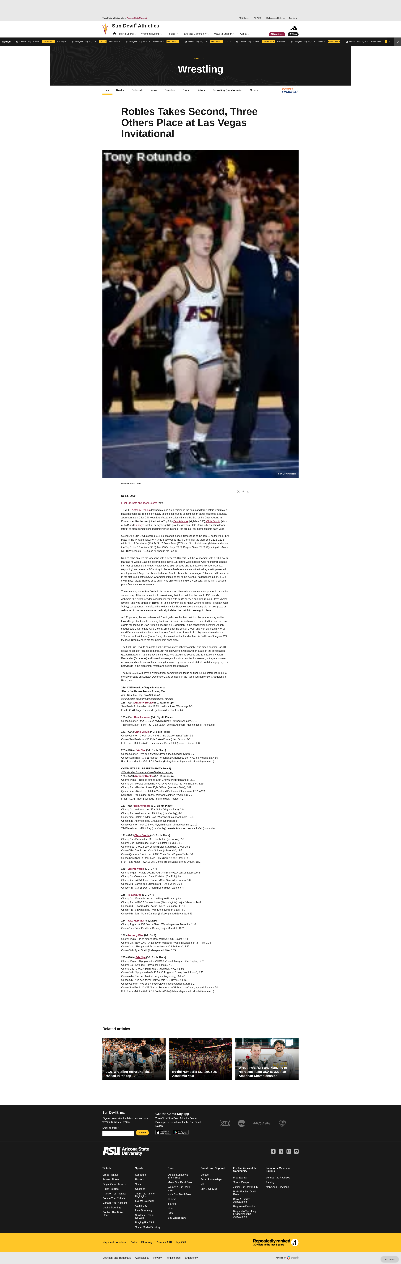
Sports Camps (241, 1182)
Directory (146, 1242)
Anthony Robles (141, 510)
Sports (139, 1168)
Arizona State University (137, 18)
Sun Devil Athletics (135, 25)
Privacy (157, 1257)
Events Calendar (144, 1201)
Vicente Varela (136, 869)
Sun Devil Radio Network (144, 1216)
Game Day (141, 1205)
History (200, 90)
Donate (204, 1174)
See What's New (177, 1217)
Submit (142, 1132)
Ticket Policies (110, 1189)
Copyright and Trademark (116, 1257)
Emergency (191, 1257)
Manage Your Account (114, 1203)
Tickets (171, 33)
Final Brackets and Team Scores (139, 503)
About (243, 33)
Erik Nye (139, 525)
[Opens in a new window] (276, 1242)
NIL (202, 1184)
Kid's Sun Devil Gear (179, 1194)
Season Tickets (111, 1179)
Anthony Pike (135, 935)
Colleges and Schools (275, 18)
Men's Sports (126, 33)
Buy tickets (278, 34)
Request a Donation (244, 1206)
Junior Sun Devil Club (245, 1187)
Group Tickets (110, 1174)
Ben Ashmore (180, 521)
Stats (186, 90)
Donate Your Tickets (113, 1198)
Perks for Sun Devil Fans (244, 1193)
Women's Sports (150, 33)
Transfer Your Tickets (114, 1193)
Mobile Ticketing (111, 1207)
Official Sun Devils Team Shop (178, 1176)
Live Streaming (143, 1210)
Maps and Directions (277, 1187)
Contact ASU (164, 1242)
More (253, 90)
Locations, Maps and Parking (278, 1169)
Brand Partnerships (211, 1179)
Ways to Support (223, 33)
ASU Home (244, 18)
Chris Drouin (213, 521)
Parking (270, 1182)
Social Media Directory (147, 1227)
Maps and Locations (114, 1242)
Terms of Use (173, 1257)
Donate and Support (212, 1168)
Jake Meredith (136, 920)
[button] (397, 42)
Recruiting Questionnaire (227, 90)
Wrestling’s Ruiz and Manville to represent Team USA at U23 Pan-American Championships (263, 1072)
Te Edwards (134, 894)
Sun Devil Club (208, 1189)
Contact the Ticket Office (112, 1213)
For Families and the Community (245, 1169)
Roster (120, 90)
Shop (294, 34)
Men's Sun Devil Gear (180, 1182)
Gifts (170, 1213)
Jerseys (172, 1199)
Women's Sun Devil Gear (179, 1188)
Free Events (240, 1177)
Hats (170, 1208)
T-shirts (172, 1203)
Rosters (139, 1179)
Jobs (134, 1242)
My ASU (257, 18)
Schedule (137, 90)
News (154, 90)
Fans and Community (194, 33)
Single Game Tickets (113, 1184)
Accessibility (142, 1257)
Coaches (170, 90)
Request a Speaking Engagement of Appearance (244, 1214)
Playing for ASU (144, 1222)
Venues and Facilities (278, 1177)
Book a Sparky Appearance (241, 1200)
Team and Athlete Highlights (145, 1195)
